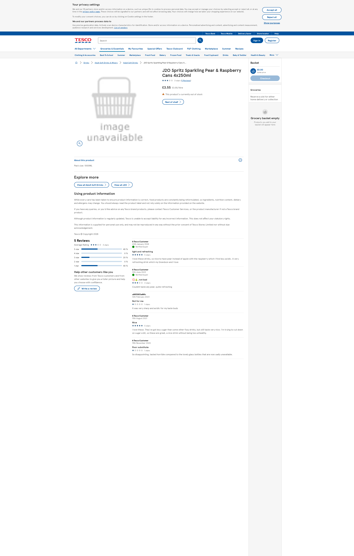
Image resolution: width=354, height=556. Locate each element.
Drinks (86, 62)
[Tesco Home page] (83, 40)
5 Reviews (186, 80)
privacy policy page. (91, 11)
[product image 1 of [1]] (115, 108)
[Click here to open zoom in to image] (79, 143)
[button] (210, 33)
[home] (76, 62)
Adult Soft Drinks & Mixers (106, 62)
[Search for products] (200, 40)
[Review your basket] (253, 71)
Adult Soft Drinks (130, 62)
